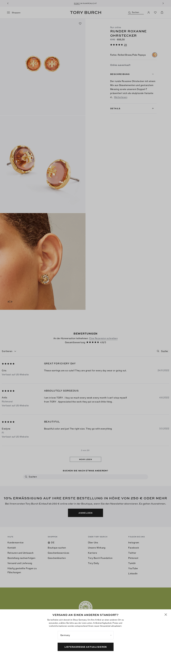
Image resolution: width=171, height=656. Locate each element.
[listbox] (85, 635)
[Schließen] (165, 614)
